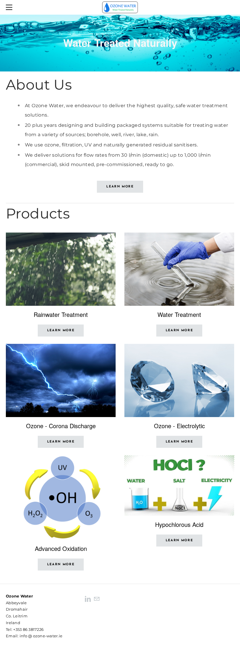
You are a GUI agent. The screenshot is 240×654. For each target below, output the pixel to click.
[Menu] (10, 7)
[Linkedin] (88, 598)
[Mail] (97, 598)
